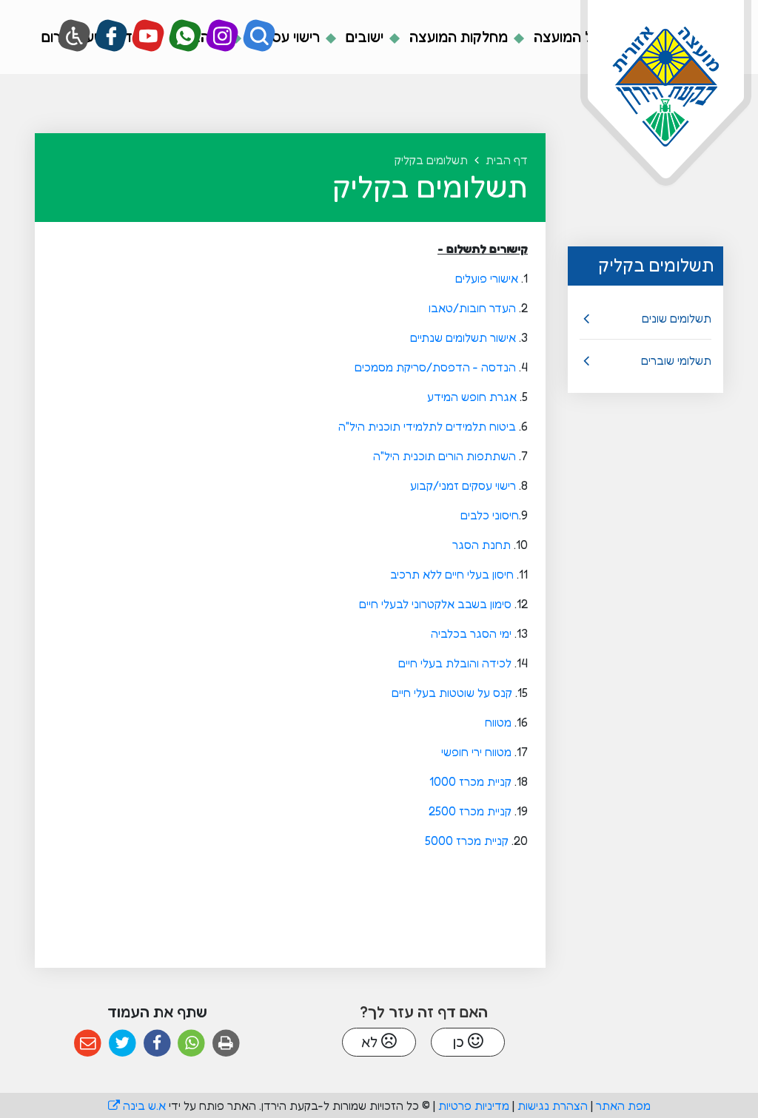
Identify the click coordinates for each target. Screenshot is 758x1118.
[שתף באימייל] (88, 1044)
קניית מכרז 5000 (468, 840)
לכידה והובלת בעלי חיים (453, 663)
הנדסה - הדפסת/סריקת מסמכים (434, 367)
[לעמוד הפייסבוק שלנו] (111, 36)
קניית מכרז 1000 (469, 781)
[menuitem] (554, 37)
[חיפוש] (259, 36)
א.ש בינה (137, 1105)
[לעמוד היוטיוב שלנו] (148, 36)
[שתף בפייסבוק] (157, 1044)
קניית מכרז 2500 (469, 811)
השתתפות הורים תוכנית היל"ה (443, 455)
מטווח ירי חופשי (475, 751)
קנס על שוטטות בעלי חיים (452, 692)
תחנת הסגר (480, 544)
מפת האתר (623, 1105)
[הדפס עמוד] (226, 1044)
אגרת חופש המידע (470, 396)
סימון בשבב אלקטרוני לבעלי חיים (434, 603)
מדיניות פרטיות (473, 1105)
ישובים (362, 37)
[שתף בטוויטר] (122, 1044)
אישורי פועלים (485, 278)
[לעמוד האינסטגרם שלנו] (222, 36)
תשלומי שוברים (676, 360)
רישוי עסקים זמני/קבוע (461, 485)
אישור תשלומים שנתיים (463, 337)
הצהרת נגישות (552, 1105)
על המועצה (565, 37)
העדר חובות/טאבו (471, 307)
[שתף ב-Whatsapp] (191, 1044)
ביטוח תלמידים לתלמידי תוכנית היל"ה (425, 426)
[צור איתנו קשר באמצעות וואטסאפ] (185, 36)
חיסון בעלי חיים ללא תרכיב (450, 574)
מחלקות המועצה (457, 37)
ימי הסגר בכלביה (471, 633)
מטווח (497, 722)
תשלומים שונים (676, 318)
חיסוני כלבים (488, 515)
